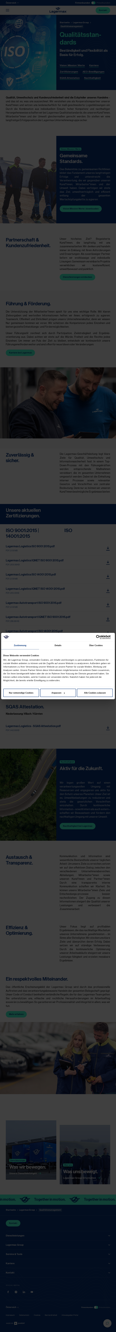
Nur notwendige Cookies (21, 693)
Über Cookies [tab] (96, 645)
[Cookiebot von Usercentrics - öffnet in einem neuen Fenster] (100, 637)
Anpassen (56, 693)
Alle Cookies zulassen (95, 693)
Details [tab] (58, 645)
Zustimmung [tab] (20, 645)
